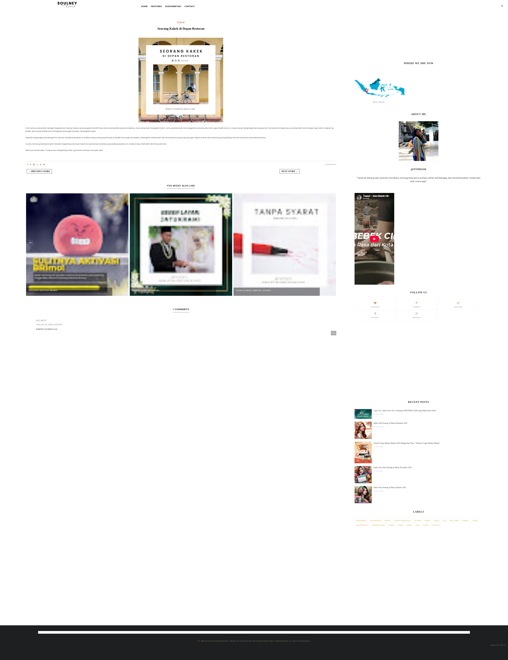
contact (189, 6)
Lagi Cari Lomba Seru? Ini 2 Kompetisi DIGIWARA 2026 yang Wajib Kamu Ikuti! (405, 411)
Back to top (497, 645)
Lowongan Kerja (378, 525)
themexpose (281, 641)
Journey (465, 520)
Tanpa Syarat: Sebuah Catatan (149, 290)
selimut (41, 320)
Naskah (392, 525)
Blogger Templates (263, 641)
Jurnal (475, 520)
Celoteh (181, 22)
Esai (444, 520)
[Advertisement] (419, 37)
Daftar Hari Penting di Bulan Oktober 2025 (390, 487)
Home (144, 6)
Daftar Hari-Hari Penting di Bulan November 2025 (393, 467)
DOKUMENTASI (173, 6)
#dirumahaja (361, 520)
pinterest (416, 307)
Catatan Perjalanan (402, 520)
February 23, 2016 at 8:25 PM (49, 324)
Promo (409, 525)
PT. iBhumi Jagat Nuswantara (213, 641)
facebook (375, 317)
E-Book (436, 520)
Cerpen (427, 520)
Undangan (436, 525)
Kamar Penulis (362, 525)
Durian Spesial (245, 290)
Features (156, 6)
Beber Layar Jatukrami (42, 290)
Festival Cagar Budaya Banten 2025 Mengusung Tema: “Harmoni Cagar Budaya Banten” (407, 443)
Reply (334, 333)
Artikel (388, 520)
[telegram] (34, 164)
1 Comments (330, 164)
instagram (458, 307)
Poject (400, 525)
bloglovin (375, 307)
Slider (425, 525)
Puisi (417, 525)
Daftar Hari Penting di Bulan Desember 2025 (390, 423)
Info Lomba (454, 520)
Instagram (417, 317)
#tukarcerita (375, 520)
